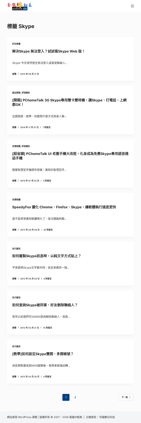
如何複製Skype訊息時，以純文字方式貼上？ (46, 256)
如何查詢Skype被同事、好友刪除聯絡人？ (45, 305)
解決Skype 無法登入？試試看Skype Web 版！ (48, 51)
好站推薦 (16, 44)
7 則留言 (47, 127)
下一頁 (125, 397)
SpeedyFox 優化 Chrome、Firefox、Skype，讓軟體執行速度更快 (64, 207)
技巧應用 (16, 248)
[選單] (132, 6)
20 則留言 (48, 229)
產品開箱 (16, 92)
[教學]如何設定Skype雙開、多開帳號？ (43, 354)
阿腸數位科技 (107, 417)
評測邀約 (26, 92)
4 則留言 (47, 180)
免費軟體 (16, 146)
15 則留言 (47, 327)
